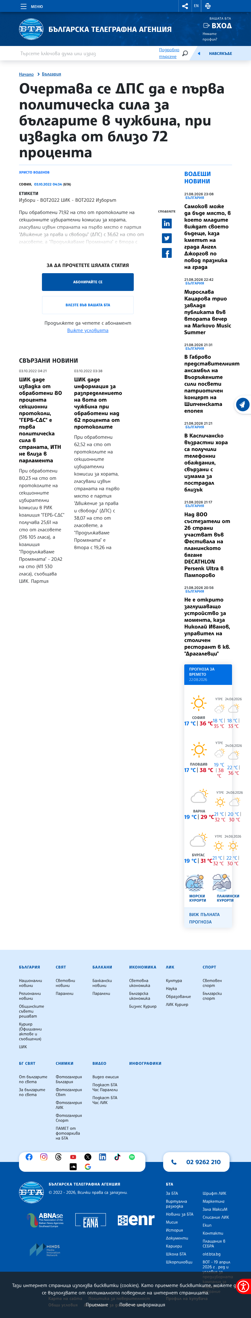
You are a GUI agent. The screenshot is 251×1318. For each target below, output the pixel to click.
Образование (178, 996)
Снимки (64, 1063)
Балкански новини (102, 983)
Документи (177, 1238)
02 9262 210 (203, 1162)
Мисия (172, 1222)
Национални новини (30, 983)
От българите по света (33, 1079)
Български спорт (212, 996)
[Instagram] (45, 1157)
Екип (207, 1225)
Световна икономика (139, 983)
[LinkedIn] (104, 1157)
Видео (99, 1063)
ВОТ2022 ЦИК (55, 200)
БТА (169, 1184)
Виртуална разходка (176, 1204)
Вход (222, 25)
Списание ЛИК (216, 1217)
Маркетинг (213, 1201)
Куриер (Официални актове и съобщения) (30, 1031)
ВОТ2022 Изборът (95, 200)
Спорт (209, 967)
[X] (89, 1157)
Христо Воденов (34, 172)
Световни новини (65, 983)
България (51, 74)
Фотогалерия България (69, 1079)
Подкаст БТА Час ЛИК (104, 1100)
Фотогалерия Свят (69, 1092)
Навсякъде (220, 53)
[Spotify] (133, 1157)
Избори (27, 200)
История (174, 1230)
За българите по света (32, 1092)
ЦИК (23, 1047)
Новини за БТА (179, 1214)
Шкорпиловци (179, 1262)
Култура (174, 980)
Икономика (142, 967)
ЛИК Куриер (177, 1004)
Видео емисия (105, 1077)
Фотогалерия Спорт (69, 1118)
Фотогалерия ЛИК (69, 1105)
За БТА (172, 1193)
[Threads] (60, 1157)
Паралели (64, 993)
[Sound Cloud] (74, 1167)
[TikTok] (118, 1157)
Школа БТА (176, 1254)
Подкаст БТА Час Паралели (105, 1087)
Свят (61, 967)
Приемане (97, 1304)
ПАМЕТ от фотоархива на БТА (68, 1133)
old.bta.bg (212, 1254)
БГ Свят (27, 1063)
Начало (26, 74)
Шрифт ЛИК (214, 1193)
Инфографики (145, 1063)
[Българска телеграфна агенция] (31, 1192)
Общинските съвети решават (31, 1011)
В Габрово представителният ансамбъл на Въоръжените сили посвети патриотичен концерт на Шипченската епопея (212, 383)
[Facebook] (30, 1157)
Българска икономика (139, 996)
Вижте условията (88, 330)
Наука (171, 988)
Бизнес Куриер (143, 1006)
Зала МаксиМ (215, 1209)
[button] (185, 6)
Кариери (174, 1246)
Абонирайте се (88, 282)
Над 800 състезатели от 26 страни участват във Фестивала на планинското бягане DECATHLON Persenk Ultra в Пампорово (207, 545)
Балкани (102, 967)
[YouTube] (74, 1157)
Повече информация (142, 1304)
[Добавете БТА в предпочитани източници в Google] (89, 1167)
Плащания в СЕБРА (214, 1244)
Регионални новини (30, 996)
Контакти (213, 1233)
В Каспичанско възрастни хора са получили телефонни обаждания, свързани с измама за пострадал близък (206, 462)
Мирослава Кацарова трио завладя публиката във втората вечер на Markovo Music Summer (207, 312)
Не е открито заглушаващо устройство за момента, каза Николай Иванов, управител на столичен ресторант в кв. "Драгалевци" (207, 626)
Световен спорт (212, 983)
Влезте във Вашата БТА (88, 305)
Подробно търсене (169, 53)
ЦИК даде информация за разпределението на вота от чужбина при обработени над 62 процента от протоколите (98, 403)
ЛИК (170, 967)
